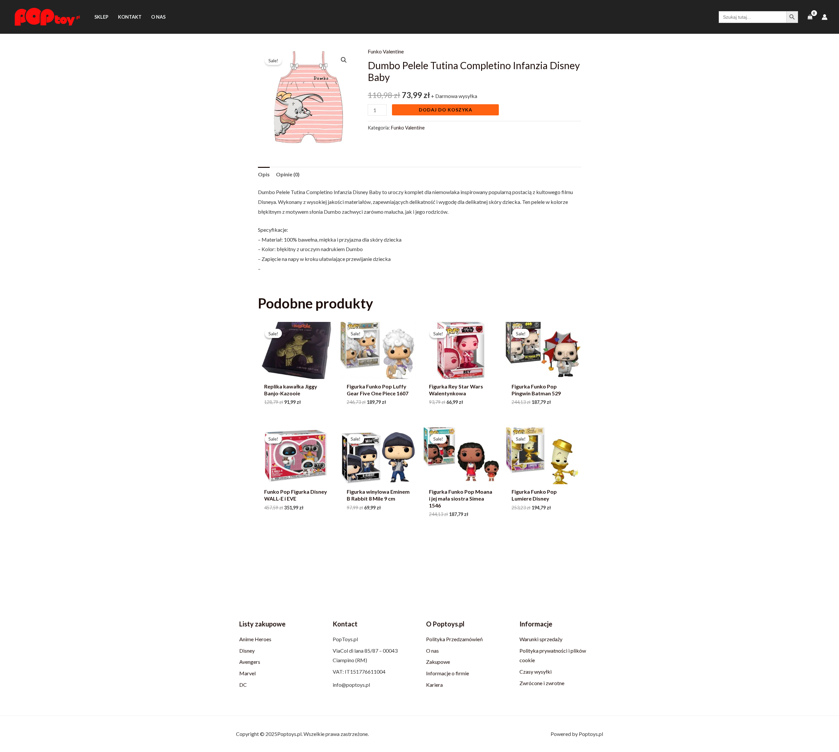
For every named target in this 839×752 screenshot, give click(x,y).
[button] (344, 60)
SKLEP (101, 17)
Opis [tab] (264, 174)
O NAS (158, 17)
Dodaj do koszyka (445, 109)
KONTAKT (130, 17)
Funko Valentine (386, 51)
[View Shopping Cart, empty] (810, 17)
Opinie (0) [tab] (288, 174)
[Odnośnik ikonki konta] (825, 17)
